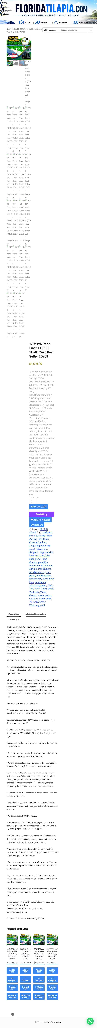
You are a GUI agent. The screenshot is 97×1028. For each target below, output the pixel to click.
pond (37, 558)
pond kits (43, 562)
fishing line (41, 548)
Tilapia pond (47, 588)
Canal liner (43, 539)
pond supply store (38, 578)
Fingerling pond (37, 545)
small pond (40, 582)
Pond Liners (44, 568)
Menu (48, 21)
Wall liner (34, 591)
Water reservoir (37, 601)
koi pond (39, 555)
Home (9, 29)
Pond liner (34, 565)
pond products (36, 572)
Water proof (45, 598)
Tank (50, 585)
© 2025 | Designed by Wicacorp (48, 1022)
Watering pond (37, 605)
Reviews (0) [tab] (13, 619)
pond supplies (43, 575)
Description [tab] (13, 614)
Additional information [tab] (36, 614)
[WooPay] (41, 514)
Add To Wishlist (41, 519)
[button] (27, 39)
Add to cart (39, 506)
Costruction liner (38, 542)
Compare (38, 524)
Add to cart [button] (12, 971)
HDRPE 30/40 (19, 29)
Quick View (13, 988)
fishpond (33, 552)
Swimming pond (37, 585)
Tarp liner (34, 588)
